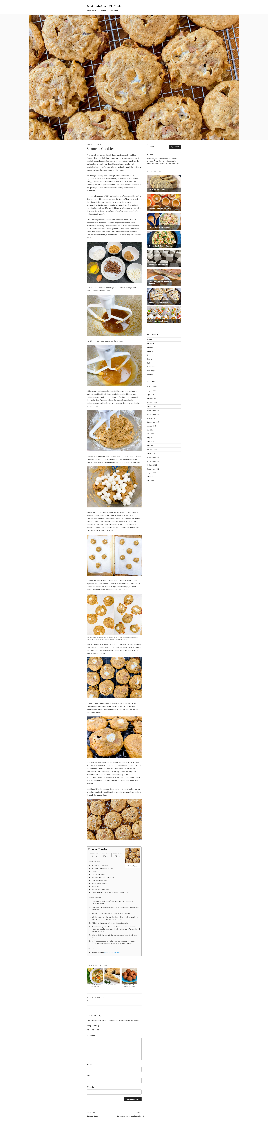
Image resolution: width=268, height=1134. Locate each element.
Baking (93, 998)
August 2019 (151, 426)
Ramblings (114, 10)
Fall (148, 363)
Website (90, 1087)
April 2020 (150, 395)
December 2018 (153, 457)
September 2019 (153, 422)
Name (89, 1064)
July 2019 (150, 430)
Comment (91, 1035)
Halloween (151, 367)
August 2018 (151, 473)
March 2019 (151, 445)
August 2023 (151, 391)
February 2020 (152, 402)
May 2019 (150, 438)
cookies (104, 1001)
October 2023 (152, 387)
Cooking (150, 347)
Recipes (103, 10)
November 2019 (153, 414)
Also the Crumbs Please (121, 199)
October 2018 (152, 465)
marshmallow (115, 1001)
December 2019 (153, 410)
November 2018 (153, 461)
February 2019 (152, 449)
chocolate (95, 1001)
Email (89, 1076)
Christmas (151, 343)
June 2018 (150, 481)
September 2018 (153, 469)
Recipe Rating (93, 1026)
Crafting (150, 351)
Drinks (149, 359)
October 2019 (152, 418)
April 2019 (150, 441)
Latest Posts (91, 10)
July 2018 (150, 477)
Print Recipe (133, 866)
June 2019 (150, 434)
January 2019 (151, 453)
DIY (123, 10)
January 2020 (152, 406)
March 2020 (151, 399)
